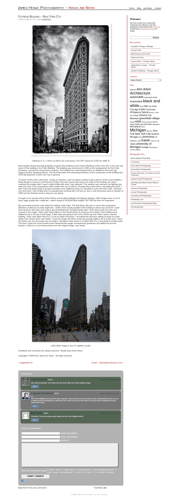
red (156, 137)
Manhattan (148, 124)
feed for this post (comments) (32, 488)
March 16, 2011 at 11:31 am (109, 393)
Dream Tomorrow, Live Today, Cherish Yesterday (145, 174)
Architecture (46, 19)
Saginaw (133, 141)
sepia (139, 141)
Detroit (145, 112)
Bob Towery (37, 413)
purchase (148, 8)
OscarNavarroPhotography (141, 196)
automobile (136, 97)
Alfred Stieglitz (69, 198)
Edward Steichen (87, 198)
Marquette (156, 124)
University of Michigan (140, 145)
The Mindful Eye (137, 207)
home (131, 8)
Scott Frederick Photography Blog (143, 203)
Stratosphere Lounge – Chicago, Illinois (143, 66)
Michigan (138, 130)
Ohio (140, 137)
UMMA (133, 144)
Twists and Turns (137, 57)
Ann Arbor (144, 89)
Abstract (133, 90)
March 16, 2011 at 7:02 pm (110, 413)
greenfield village (149, 118)
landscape (139, 124)
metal (143, 127)
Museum (149, 131)
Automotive (136, 101)
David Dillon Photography (141, 169)
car (146, 105)
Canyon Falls (136, 50)
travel (145, 140)
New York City (143, 133)
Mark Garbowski (39, 379)
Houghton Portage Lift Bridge (142, 46)
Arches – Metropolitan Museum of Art (107, 363)
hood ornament (147, 122)
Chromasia (135, 162)
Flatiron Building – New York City (39, 16)
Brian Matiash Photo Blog (140, 158)
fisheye (151, 112)
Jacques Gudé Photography (141, 179)
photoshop (148, 136)
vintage (145, 147)
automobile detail (150, 97)
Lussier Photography (139, 192)
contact (158, 8)
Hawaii (132, 122)
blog (139, 8)
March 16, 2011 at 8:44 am (110, 380)
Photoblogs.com (137, 199)
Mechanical (135, 126)
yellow (137, 150)
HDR (138, 121)
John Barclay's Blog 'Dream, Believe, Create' (145, 183)
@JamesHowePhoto (147, 29)
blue (141, 106)
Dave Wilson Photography (141, 166)
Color (142, 109)
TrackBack (100, 488)
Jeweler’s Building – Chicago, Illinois (145, 71)
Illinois (155, 122)
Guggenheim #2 (26, 363)
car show (152, 106)
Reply (35, 386)
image (132, 124)
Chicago (134, 109)
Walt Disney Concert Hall (140, 54)
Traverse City (154, 141)
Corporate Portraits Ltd (42, 393)
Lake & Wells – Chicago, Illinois (143, 61)
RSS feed (156, 27)
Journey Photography (139, 188)
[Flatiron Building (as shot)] (70, 89)
